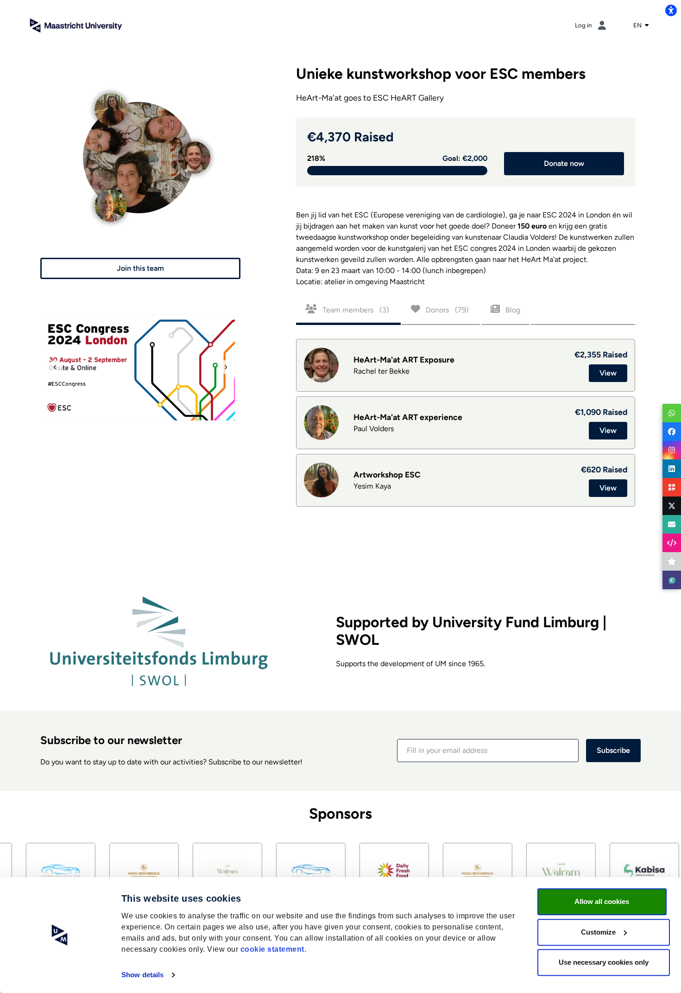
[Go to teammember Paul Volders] (111, 195)
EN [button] (638, 25)
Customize (598, 932)
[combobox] (641, 25)
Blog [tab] (512, 310)
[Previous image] (55, 367)
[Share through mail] (671, 524)
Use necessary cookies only (604, 962)
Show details (142, 975)
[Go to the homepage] (76, 24)
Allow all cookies (601, 901)
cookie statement (272, 949)
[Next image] (226, 367)
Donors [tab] (446, 310)
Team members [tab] (355, 310)
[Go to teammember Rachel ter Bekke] (194, 146)
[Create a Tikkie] (671, 580)
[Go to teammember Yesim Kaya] (111, 98)
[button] (140, 268)
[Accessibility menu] (670, 10)
